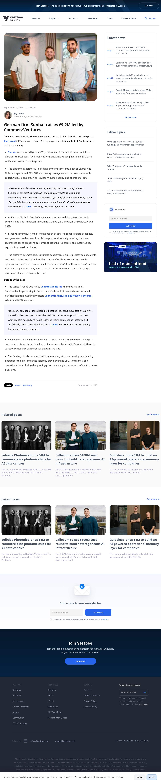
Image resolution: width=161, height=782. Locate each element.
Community (18, 717)
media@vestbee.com (65, 741)
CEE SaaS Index (55, 712)
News (34, 18)
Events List (53, 706)
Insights (52, 18)
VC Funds (17, 695)
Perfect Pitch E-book (57, 717)
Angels (16, 712)
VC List (51, 695)
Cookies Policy (90, 706)
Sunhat (12, 152)
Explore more (130, 117)
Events (109, 18)
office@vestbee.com (39, 741)
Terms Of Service (92, 695)
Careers (87, 690)
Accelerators (19, 701)
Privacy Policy (90, 701)
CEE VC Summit (20, 723)
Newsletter (92, 18)
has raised (10, 140)
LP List (51, 701)
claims (54, 324)
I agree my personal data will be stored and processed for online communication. (133, 701)
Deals (8, 385)
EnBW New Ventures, (80, 295)
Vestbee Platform (128, 18)
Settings (139, 777)
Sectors (72, 18)
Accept (152, 777)
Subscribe (98, 612)
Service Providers (21, 706)
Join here (149, 6)
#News (18, 385)
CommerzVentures (51, 286)
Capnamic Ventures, (56, 295)
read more (131, 233)
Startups (17, 690)
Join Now (80, 661)
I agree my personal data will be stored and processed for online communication (80, 619)
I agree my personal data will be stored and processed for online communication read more (131, 232)
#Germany (27, 385)
